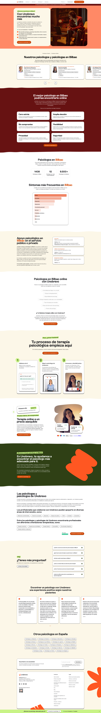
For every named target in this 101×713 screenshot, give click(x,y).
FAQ (54, 687)
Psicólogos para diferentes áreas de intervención (60, 683)
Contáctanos (56, 705)
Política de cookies (72, 684)
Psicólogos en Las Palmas (44, 641)
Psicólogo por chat (57, 680)
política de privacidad (68, 664)
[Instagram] (21, 683)
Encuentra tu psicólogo (23, 42)
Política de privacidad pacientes (74, 676)
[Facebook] (19, 683)
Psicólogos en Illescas (31, 641)
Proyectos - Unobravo (57, 701)
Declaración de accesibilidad (74, 682)
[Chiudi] (99, 711)
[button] (28, 2)
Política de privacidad (72, 680)
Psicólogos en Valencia (57, 647)
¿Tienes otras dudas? (23, 566)
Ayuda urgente (56, 685)
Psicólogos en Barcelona (57, 638)
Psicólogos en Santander (31, 647)
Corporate (55, 693)
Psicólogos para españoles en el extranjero (59, 696)
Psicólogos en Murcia (30, 644)
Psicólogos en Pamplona (55, 644)
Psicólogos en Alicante (44, 638)
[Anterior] (45, 83)
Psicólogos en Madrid (70, 641)
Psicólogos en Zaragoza (62, 650)
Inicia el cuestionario (79, 1)
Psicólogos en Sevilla (44, 647)
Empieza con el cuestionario (50, 353)
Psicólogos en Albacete (30, 638)
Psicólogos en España (46, 53)
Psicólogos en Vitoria (49, 650)
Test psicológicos (57, 691)
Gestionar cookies (72, 686)
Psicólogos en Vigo (37, 650)
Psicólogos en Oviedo (43, 644)
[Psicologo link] (21, 69)
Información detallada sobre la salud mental (60, 699)
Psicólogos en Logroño (58, 641)
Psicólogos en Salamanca (70, 644)
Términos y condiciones (73, 678)
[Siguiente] (55, 83)
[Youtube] (26, 683)
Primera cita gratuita (57, 678)
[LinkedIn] (23, 683)
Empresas (46, 1)
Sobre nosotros (56, 676)
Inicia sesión (70, 1)
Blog (54, 689)
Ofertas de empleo (57, 703)
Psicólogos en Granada (70, 638)
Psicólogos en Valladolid (70, 647)
